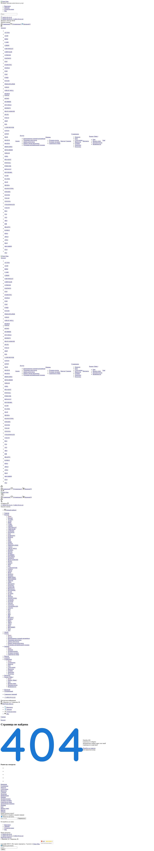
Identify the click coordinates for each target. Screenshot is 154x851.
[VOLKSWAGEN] (10, 203)
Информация (5, 795)
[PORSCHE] (10, 164)
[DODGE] (10, 66)
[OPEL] (10, 155)
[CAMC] (10, 40)
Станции (3, 792)
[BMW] (10, 37)
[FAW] (10, 69)
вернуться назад (90, 750)
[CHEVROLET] (10, 47)
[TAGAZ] (10, 196)
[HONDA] (10, 92)
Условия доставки (6, 800)
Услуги (10, 637)
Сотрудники (4, 789)
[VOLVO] (10, 206)
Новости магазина (8, 816)
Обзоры (3, 811)
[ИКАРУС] (10, 225)
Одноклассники (9, 9)
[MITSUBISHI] (10, 148)
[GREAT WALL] (10, 89)
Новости (3, 787)
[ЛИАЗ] (10, 235)
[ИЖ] (10, 222)
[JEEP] (10, 119)
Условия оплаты (6, 799)
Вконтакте (7, 6)
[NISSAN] (10, 151)
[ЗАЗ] (10, 216)
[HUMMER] (10, 100)
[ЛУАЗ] (10, 238)
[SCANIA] (10, 177)
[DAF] (10, 60)
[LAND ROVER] (10, 126)
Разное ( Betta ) (12, 680)
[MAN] (10, 135)
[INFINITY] (10, 106)
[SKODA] (10, 183)
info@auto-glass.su (7, 704)
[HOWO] (10, 97)
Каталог (10, 518)
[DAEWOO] (10, 57)
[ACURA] (10, 31)
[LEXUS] (10, 129)
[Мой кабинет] (1, 26)
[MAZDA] (10, 142)
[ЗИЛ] (10, 219)
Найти (3, 849)
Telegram (7, 7)
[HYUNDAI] (10, 103)
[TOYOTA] (10, 200)
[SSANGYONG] (10, 187)
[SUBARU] (10, 190)
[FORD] (10, 76)
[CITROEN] (10, 53)
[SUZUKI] (10, 193)
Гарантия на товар (6, 802)
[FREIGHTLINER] (10, 82)
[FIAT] (10, 73)
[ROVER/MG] (10, 171)
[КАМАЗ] (10, 228)
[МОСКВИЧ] (10, 245)
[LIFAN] (10, 132)
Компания (4, 784)
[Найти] (1, 16)
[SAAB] (10, 174)
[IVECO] (10, 116)
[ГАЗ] (10, 212)
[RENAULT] (10, 167)
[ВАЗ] (10, 209)
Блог (2, 807)
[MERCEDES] (10, 145)
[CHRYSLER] (10, 50)
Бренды (3, 810)
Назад (9, 516)
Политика (4, 794)
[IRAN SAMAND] (10, 110)
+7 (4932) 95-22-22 (6, 17)
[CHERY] (10, 44)
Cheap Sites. (36, 844)
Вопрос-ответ (5, 808)
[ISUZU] (10, 113)
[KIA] (10, 122)
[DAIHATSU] (10, 63)
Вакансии (4, 791)
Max (5, 11)
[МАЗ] (10, 241)
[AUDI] (10, 34)
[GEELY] (10, 85)
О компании (11, 662)
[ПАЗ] (10, 248)
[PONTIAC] (10, 161)
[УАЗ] (10, 251)
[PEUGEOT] (10, 158)
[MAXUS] (10, 138)
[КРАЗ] (10, 232)
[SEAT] (10, 180)
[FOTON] (10, 79)
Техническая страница (7, 803)
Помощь (10, 649)
